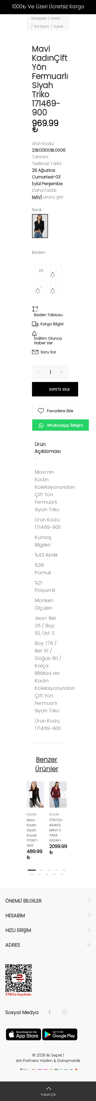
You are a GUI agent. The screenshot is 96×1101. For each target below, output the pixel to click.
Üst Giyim (41, 26)
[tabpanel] (35, 816)
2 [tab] (41, 870)
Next (64, 794)
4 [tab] (56, 870)
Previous (29, 794)
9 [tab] (54, 874)
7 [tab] (39, 874)
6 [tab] (31, 874)
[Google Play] (60, 1034)
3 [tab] (49, 870)
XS (41, 270)
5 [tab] (64, 870)
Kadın (55, 18)
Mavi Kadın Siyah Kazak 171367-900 (33, 832)
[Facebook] (52, 1012)
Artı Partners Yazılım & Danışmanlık (48, 1060)
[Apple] (23, 1034)
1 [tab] (32, 870)
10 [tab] (61, 874)
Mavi (37, 197)
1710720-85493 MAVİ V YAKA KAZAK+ (56, 830)
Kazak (58, 26)
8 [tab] (46, 874)
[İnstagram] (62, 1012)
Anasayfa (39, 18)
